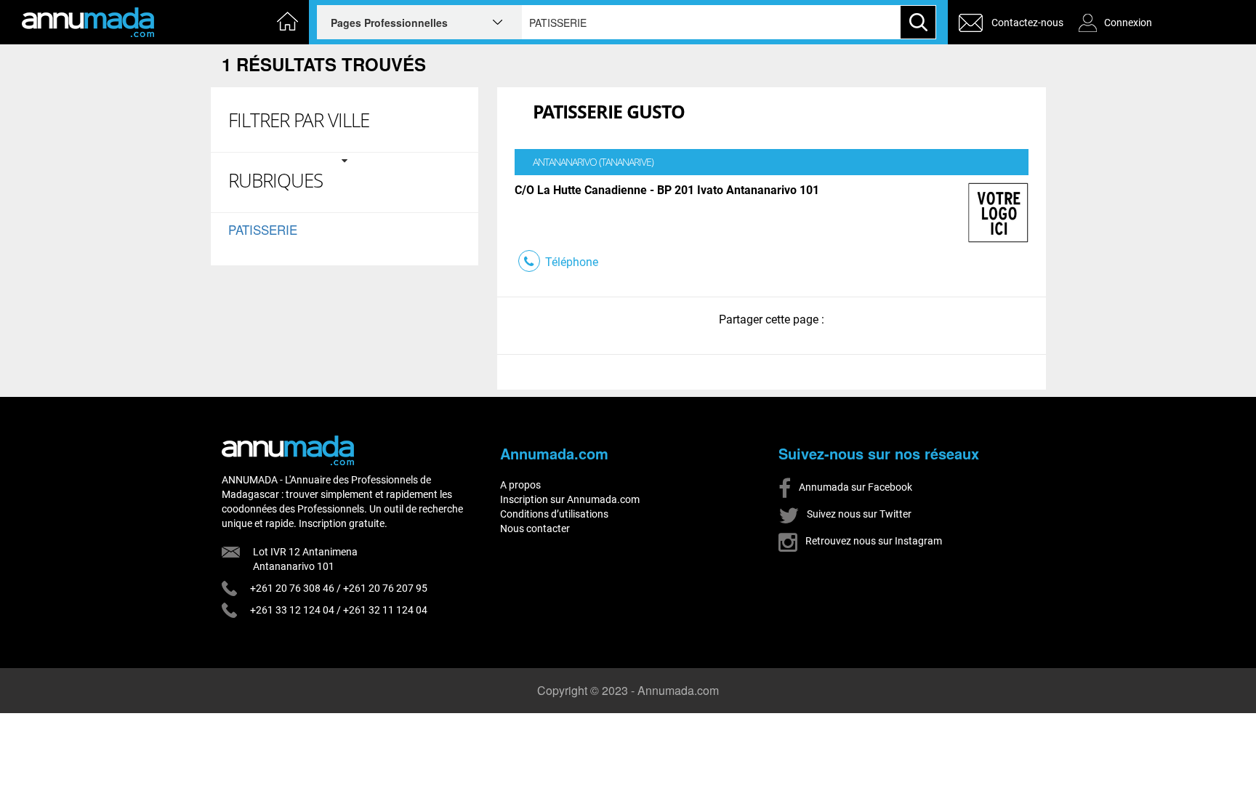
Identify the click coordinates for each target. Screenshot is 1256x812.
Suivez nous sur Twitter (858, 514)
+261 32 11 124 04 (385, 610)
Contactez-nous (1027, 22)
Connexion (1128, 22)
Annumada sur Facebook (854, 487)
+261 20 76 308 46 (292, 588)
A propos (520, 485)
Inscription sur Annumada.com (570, 499)
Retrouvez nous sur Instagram (872, 541)
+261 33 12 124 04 (292, 610)
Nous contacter (535, 528)
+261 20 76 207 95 (385, 588)
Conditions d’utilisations (554, 514)
